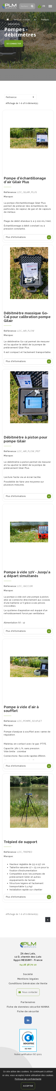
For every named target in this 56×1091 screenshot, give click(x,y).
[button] (28, 237)
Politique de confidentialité (28, 1079)
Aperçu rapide (28, 129)
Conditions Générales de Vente (28, 983)
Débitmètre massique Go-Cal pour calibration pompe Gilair (27, 317)
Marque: (8, 196)
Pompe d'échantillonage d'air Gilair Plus (25, 180)
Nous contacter (29, 992)
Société (28, 974)
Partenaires (28, 1002)
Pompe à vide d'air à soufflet (21, 709)
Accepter (28, 1086)
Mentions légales (28, 978)
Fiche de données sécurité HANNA (28, 1006)
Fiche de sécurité (28, 1011)
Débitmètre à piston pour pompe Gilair (25, 439)
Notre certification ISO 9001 (28, 1054)
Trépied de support (20, 842)
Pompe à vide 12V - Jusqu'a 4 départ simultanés (27, 574)
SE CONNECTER (13, 43)
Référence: (10, 192)
